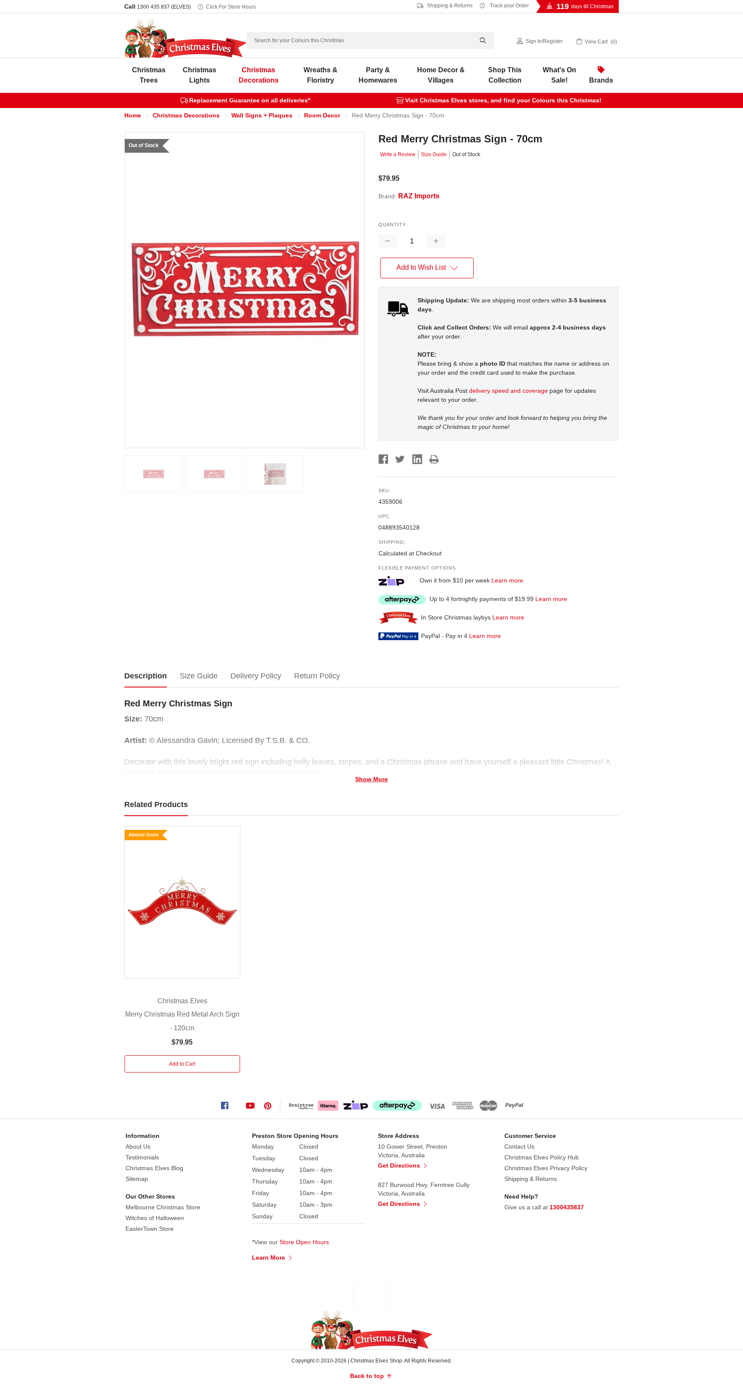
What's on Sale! (559, 75)
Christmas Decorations (259, 75)
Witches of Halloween (155, 1217)
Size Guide (434, 154)
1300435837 (567, 1207)
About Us (138, 1146)
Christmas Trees (149, 75)
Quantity (392, 224)
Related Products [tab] (156, 804)
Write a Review (397, 154)
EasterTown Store (150, 1228)
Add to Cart (182, 1064)
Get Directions (400, 1165)
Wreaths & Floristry (321, 75)
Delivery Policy (255, 676)
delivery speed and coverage (508, 390)
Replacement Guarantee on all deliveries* (249, 100)
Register (553, 41)
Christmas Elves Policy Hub (541, 1157)
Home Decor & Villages (441, 75)
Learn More (269, 1257)
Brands (601, 80)
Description (145, 676)
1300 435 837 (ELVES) (164, 7)
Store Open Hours (304, 1242)
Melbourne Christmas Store (163, 1207)
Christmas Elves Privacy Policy (545, 1168)
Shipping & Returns (449, 6)
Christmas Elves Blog (154, 1168)
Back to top (368, 1375)
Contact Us (519, 1146)
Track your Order (508, 6)
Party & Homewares (378, 75)
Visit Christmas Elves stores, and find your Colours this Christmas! (503, 100)
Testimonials (142, 1157)
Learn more (507, 580)
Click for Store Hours (231, 7)
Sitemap (137, 1178)
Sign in (533, 41)
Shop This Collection (505, 75)
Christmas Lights (199, 75)
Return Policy (317, 676)
